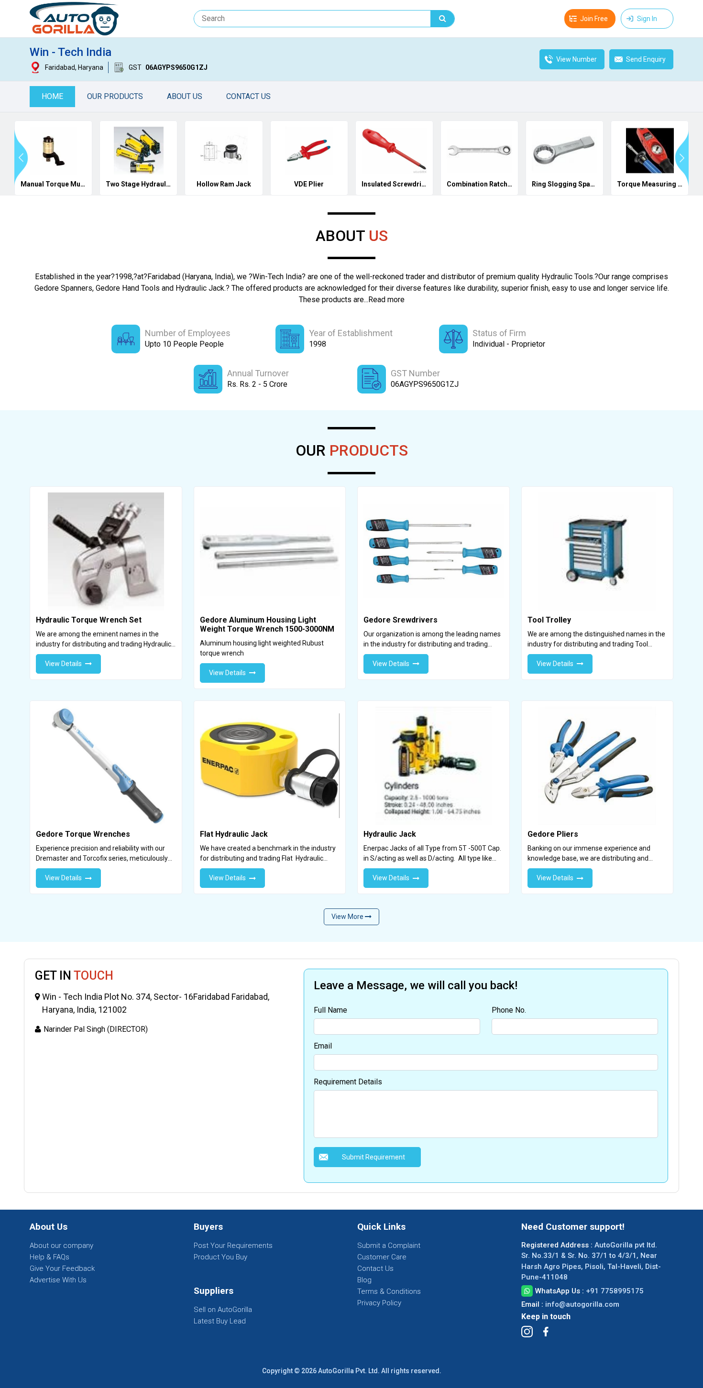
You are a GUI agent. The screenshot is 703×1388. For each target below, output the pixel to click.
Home (52, 96)
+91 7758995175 (615, 1291)
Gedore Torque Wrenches (83, 834)
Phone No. (509, 1010)
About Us (184, 96)
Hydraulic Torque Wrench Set (89, 619)
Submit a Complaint (388, 1245)
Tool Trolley (549, 619)
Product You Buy (220, 1257)
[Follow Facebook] (545, 1331)
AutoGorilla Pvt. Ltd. (349, 1371)
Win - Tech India (70, 52)
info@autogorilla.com (582, 1304)
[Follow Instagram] (527, 1331)
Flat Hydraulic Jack (234, 834)
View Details (63, 663)
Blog (364, 1280)
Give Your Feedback (62, 1268)
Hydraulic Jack (389, 834)
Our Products (115, 96)
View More (348, 916)
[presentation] (21, 158)
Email (323, 1045)
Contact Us (248, 96)
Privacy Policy (379, 1303)
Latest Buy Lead (220, 1321)
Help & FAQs (49, 1257)
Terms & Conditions (389, 1291)
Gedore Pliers (552, 834)
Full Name (330, 1010)
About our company (61, 1245)
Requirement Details (348, 1081)
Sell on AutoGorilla (223, 1309)
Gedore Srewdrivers (400, 619)
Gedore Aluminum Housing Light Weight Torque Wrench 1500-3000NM (267, 624)
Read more (386, 299)
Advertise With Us (58, 1280)
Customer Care (381, 1257)
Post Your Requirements (233, 1245)
